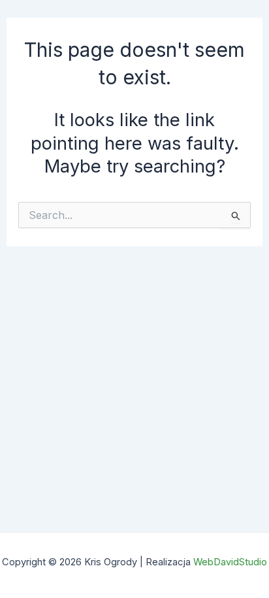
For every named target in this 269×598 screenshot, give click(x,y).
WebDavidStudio (230, 562)
